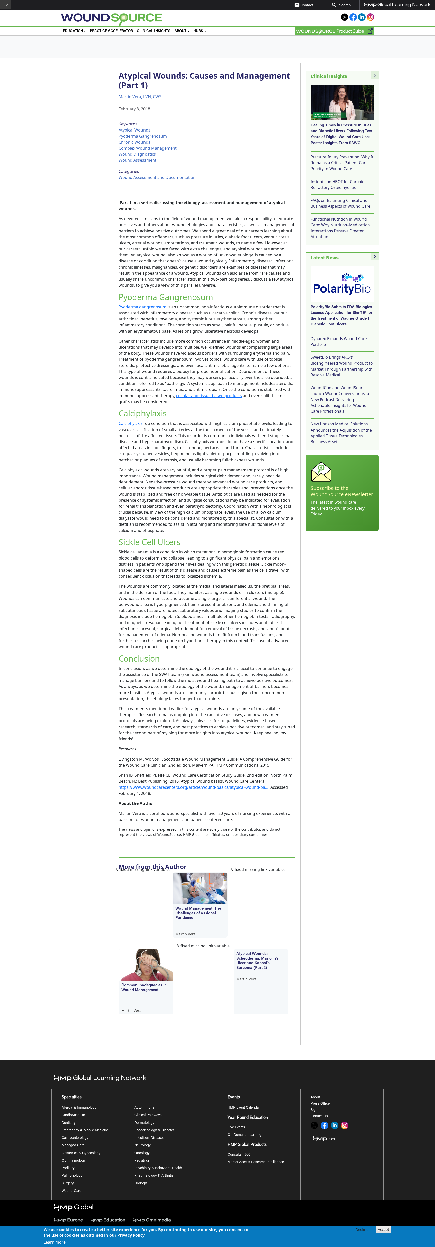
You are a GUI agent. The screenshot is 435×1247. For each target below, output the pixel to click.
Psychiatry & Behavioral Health (158, 1168)
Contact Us (319, 1116)
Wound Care (71, 1191)
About (315, 1097)
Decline (362, 1229)
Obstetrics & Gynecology (81, 1153)
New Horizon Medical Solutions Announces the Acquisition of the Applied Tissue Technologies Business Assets (341, 432)
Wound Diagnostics (137, 154)
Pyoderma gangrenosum (142, 307)
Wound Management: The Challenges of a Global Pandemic (198, 913)
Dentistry (69, 1123)
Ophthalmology (74, 1161)
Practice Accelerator (111, 31)
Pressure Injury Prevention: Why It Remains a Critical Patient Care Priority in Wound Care (342, 163)
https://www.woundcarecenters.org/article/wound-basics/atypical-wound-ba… (193, 787)
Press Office (320, 1104)
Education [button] (73, 31)
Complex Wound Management (148, 148)
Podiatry (68, 1168)
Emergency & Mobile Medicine (85, 1130)
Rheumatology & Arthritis (153, 1176)
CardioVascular (73, 1115)
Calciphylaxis (131, 423)
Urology (140, 1183)
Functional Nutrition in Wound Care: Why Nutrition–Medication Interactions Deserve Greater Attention (340, 228)
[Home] (151, 19)
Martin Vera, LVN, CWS (140, 97)
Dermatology (144, 1123)
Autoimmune (144, 1108)
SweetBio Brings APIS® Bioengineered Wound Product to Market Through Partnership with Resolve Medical (342, 366)
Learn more (55, 1242)
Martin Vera (185, 933)
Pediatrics (142, 1161)
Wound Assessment (137, 160)
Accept (383, 1229)
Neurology (142, 1145)
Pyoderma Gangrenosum (143, 136)
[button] (5, 4)
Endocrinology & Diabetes (154, 1130)
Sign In (316, 1110)
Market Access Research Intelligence (256, 1162)
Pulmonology (72, 1176)
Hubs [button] (198, 31)
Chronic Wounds (134, 142)
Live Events (236, 1127)
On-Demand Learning (244, 1135)
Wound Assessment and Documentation (157, 177)
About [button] (181, 31)
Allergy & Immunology (79, 1108)
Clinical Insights (154, 31)
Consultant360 (239, 1155)
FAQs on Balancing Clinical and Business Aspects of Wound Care (340, 203)
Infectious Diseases (149, 1138)
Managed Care (73, 1145)
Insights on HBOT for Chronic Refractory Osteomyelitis (337, 184)
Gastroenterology (75, 1138)
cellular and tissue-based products (209, 395)
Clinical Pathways (148, 1115)
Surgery (68, 1183)
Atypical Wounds (134, 130)
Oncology (142, 1153)
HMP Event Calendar (244, 1108)
